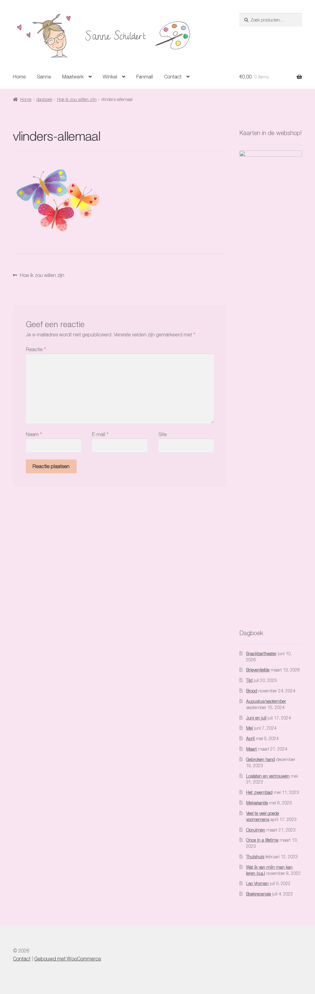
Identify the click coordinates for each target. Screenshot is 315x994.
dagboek (44, 99)
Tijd (249, 680)
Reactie (36, 349)
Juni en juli (256, 717)
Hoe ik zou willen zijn (77, 99)
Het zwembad (259, 792)
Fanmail (144, 76)
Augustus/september (266, 701)
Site (162, 434)
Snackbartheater (261, 653)
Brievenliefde (257, 669)
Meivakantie (257, 802)
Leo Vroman (257, 883)
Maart (251, 749)
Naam (34, 434)
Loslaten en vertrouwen (267, 776)
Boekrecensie (258, 893)
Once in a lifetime (262, 840)
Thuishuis (255, 856)
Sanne (44, 76)
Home (19, 76)
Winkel (110, 76)
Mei (249, 728)
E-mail (100, 434)
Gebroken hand (260, 759)
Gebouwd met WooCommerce (67, 958)
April (250, 738)
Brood (251, 690)
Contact (172, 76)
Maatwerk (73, 76)
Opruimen (255, 829)
